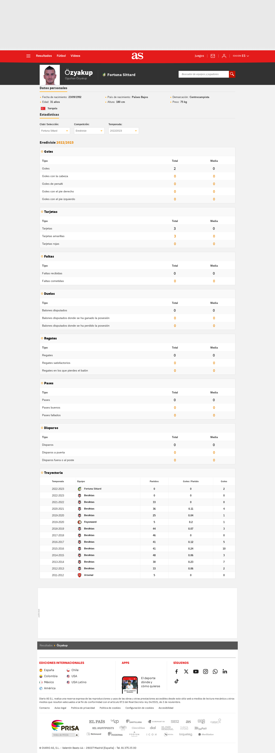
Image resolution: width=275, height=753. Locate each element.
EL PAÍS (97, 721)
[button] (65, 735)
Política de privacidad (83, 708)
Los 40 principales (115, 721)
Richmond (214, 728)
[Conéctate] (224, 56)
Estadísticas (49, 115)
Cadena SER (175, 721)
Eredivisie (81, 130)
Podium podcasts (115, 734)
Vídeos (75, 56)
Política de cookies (110, 708)
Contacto (44, 708)
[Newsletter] (212, 56)
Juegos (199, 56)
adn (201, 721)
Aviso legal (60, 708)
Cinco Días (136, 728)
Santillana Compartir (156, 721)
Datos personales (53, 88)
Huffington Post (103, 728)
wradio (124, 728)
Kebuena (198, 728)
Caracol (215, 721)
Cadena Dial (152, 728)
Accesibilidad (166, 708)
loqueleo (168, 734)
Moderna (94, 733)
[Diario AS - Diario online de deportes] (137, 56)
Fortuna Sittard (49, 130)
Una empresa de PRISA (65, 725)
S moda (151, 734)
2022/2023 (116, 130)
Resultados (44, 56)
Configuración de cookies (139, 708)
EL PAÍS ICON (134, 734)
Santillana (133, 721)
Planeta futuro (181, 728)
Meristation (186, 734)
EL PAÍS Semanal (166, 728)
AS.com (188, 721)
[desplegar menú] (28, 56)
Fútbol (61, 56)
